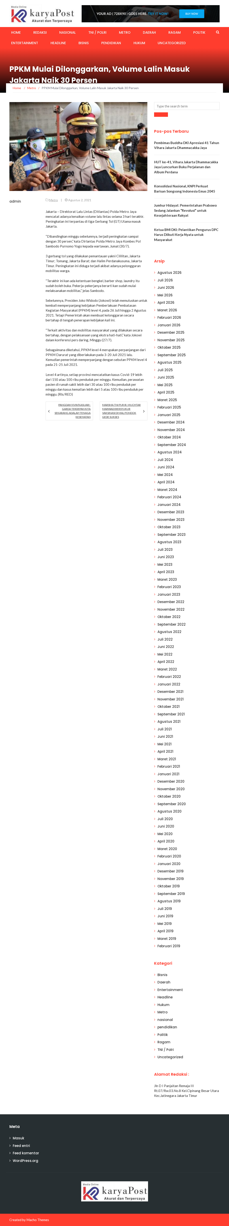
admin (15, 201)
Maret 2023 (167, 579)
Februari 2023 (169, 587)
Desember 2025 (170, 332)
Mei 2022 (164, 654)
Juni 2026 (165, 287)
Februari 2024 (169, 497)
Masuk (18, 1138)
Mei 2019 (164, 923)
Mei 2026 (165, 295)
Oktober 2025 (169, 347)
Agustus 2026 (169, 272)
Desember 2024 (171, 422)
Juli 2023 (165, 549)
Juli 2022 (165, 639)
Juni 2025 (165, 377)
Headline (58, 43)
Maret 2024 (167, 489)
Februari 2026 (169, 317)
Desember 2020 (170, 781)
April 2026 (165, 302)
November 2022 (170, 609)
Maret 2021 (166, 759)
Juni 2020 (165, 826)
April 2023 (165, 572)
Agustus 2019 (169, 901)
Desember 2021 (170, 691)
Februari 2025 (169, 407)
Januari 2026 (168, 325)
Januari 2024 (169, 504)
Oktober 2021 (168, 706)
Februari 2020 (169, 856)
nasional (67, 32)
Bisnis (83, 43)
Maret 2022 (167, 669)
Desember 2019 (170, 871)
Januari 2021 (168, 774)
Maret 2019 (166, 938)
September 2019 (171, 893)
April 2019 (165, 931)
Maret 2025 (167, 400)
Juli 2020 (165, 819)
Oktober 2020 (169, 796)
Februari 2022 (169, 676)
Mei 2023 (164, 564)
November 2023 (170, 519)
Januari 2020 (168, 863)
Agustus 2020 (169, 811)
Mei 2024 (165, 474)
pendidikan (111, 43)
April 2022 (165, 661)
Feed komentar (26, 1153)
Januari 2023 (168, 594)
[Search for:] (187, 106)
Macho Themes (37, 1220)
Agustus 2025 (169, 362)
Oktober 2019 (168, 886)
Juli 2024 (165, 459)
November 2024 (171, 430)
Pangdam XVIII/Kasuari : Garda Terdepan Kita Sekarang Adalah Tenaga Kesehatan (73, 411)
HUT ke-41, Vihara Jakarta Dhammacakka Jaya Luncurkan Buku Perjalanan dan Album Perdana (186, 167)
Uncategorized (172, 43)
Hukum (139, 43)
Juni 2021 (165, 736)
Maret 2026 (167, 310)
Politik (199, 32)
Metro (124, 32)
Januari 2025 (168, 415)
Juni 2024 (165, 467)
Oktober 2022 (168, 616)
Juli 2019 (164, 908)
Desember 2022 (170, 601)
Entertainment (24, 43)
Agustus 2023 (169, 542)
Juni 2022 (165, 646)
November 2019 (170, 878)
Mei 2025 (165, 385)
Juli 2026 (165, 280)
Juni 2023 (165, 557)
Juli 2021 (164, 729)
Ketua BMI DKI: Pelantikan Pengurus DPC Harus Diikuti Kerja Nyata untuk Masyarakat (186, 235)
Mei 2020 (165, 834)
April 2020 (165, 841)
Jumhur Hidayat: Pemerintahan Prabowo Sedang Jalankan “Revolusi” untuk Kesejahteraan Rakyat (185, 210)
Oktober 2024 (169, 437)
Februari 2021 (168, 766)
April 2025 (165, 392)
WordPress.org (25, 1160)
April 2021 (165, 751)
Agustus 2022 (169, 631)
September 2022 (171, 624)
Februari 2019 (168, 946)
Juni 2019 (165, 916)
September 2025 (171, 355)
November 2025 (171, 340)
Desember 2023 (170, 512)
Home (16, 32)
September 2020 (171, 804)
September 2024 (171, 444)
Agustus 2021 (168, 721)
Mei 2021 (164, 744)
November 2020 (171, 789)
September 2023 (171, 534)
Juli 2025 (165, 370)
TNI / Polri (97, 32)
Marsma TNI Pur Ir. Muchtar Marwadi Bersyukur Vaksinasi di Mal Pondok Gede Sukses (121, 411)
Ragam (174, 32)
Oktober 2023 (168, 527)
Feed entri (21, 1145)
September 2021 (171, 714)
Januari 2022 (168, 684)
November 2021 (170, 699)
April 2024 (166, 482)
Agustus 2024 (169, 452)
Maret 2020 (167, 849)
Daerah (149, 32)
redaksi (40, 32)
